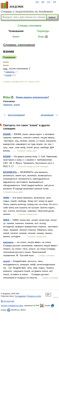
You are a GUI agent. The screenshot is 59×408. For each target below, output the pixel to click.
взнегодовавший (16, 115)
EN (37, 2)
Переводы (43, 31)
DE (43, 2)
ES (48, 2)
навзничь (10, 72)
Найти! (52, 17)
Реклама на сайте (34, 296)
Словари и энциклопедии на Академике (27, 11)
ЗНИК (6, 197)
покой (8, 75)
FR (54, 2)
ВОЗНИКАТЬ (10, 172)
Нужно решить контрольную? (32, 97)
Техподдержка (20, 296)
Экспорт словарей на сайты (12, 305)
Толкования (15, 31)
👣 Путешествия (7, 301)
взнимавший (47, 115)
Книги (16, 36)
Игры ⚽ (43, 36)
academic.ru (12, 5)
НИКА (6, 220)
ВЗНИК (7, 134)
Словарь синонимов (29, 25)
